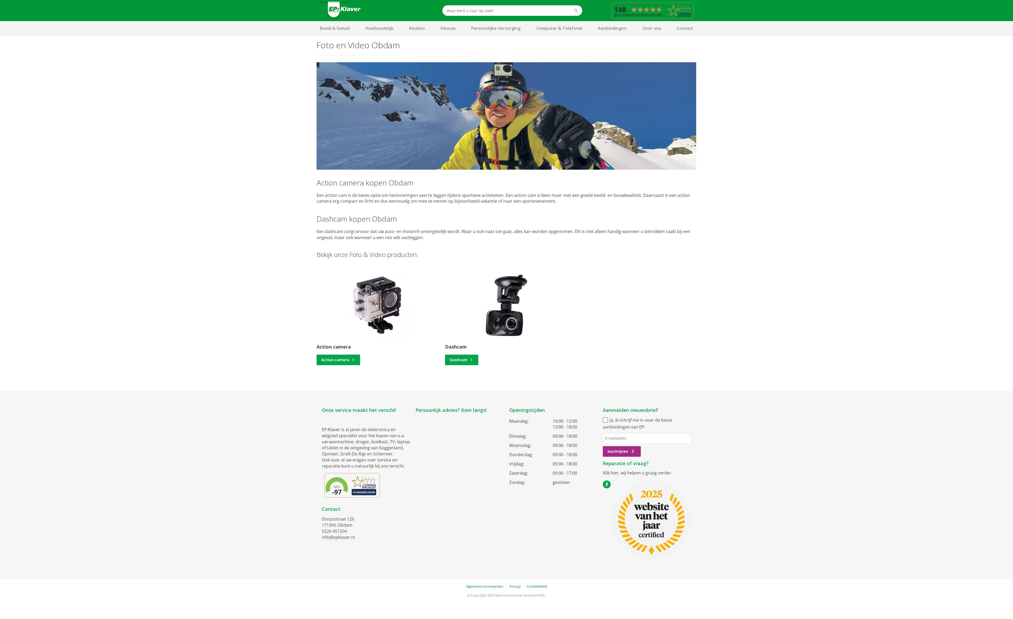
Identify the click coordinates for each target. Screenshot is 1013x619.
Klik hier (611, 473)
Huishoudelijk (380, 28)
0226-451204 (334, 531)
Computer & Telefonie (559, 28)
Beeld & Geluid (335, 28)
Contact (685, 28)
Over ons (651, 28)
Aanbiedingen (612, 28)
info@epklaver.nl (338, 537)
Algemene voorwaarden (484, 586)
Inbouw (448, 28)
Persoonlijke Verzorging (495, 28)
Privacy (515, 586)
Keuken (417, 28)
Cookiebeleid (537, 586)
